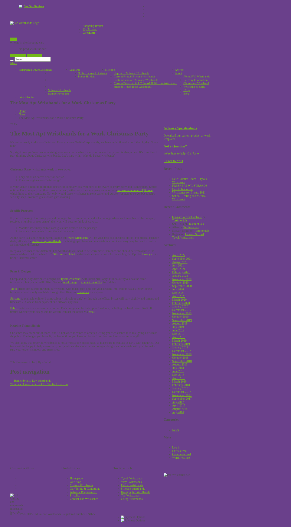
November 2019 (182, 313)
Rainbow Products (58, 93)
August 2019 (179, 323)
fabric (73, 254)
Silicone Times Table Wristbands (132, 86)
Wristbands (46, 69)
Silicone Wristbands (59, 90)
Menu (13, 63)
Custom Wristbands (81, 485)
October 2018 (180, 357)
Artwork (179, 69)
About (178, 73)
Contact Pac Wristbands (84, 499)
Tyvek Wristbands (132, 478)
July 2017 (178, 402)
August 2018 (179, 364)
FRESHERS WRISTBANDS (189, 185)
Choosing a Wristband (196, 83)
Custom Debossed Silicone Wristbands (136, 80)
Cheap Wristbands (132, 499)
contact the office (91, 282)
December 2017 (181, 391)
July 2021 (178, 265)
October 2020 (180, 282)
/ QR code (146, 190)
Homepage (76, 478)
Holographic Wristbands (135, 492)
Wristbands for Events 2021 (189, 192)
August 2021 (179, 262)
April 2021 (178, 269)
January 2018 (180, 388)
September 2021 (182, 258)
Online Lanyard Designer (92, 73)
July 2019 (178, 327)
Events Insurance (182, 189)
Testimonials (179, 220)
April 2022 (178, 255)
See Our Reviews (34, 6)
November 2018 (182, 354)
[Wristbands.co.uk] (24, 23)
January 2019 (180, 347)
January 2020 (180, 306)
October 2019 (180, 316)
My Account (90, 29)
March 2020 (179, 299)
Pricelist (75, 495)
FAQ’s (186, 90)
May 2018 (178, 374)
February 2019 (181, 344)
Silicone (110, 69)
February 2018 (181, 385)
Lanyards (74, 69)
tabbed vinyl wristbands (46, 241)
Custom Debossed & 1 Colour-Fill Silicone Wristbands (145, 83)
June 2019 (178, 330)
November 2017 (182, 395)
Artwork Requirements (83, 492)
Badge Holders (86, 76)
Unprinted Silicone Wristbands (131, 73)
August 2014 (179, 409)
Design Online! (32, 69)
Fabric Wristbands (132, 485)
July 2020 (178, 289)
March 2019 (179, 340)
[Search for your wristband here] (12, 60)
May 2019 (178, 333)
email (92, 311)
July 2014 (178, 412)
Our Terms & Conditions (85, 488)
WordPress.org (181, 457)
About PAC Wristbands (196, 76)
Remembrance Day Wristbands (30, 380)
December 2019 (181, 310)
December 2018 (181, 350)
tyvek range (70, 282)
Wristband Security (194, 86)
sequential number (128, 190)
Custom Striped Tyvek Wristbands (188, 236)
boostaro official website (187, 217)
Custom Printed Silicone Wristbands (134, 76)
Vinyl (14, 288)
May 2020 (178, 292)
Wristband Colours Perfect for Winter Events (39, 384)
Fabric (14, 308)
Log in (176, 447)
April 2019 (178, 337)
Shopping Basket (93, 26)
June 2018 (178, 371)
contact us (83, 292)
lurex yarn (148, 254)
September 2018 (182, 361)
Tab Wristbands (130, 495)
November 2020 (182, 279)
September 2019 (182, 320)
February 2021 (181, 272)
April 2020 (178, 296)
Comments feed (181, 454)
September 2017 (182, 398)
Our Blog (75, 481)
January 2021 (180, 275)
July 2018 (178, 368)
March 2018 (179, 381)
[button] (37, 501)
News (22, 114)
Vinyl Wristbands (131, 481)
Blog (186, 93)
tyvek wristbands (78, 237)
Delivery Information (195, 80)
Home (22, 69)
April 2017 (178, 405)
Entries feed (179, 451)
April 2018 (178, 378)
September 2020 (182, 286)
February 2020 (181, 303)
